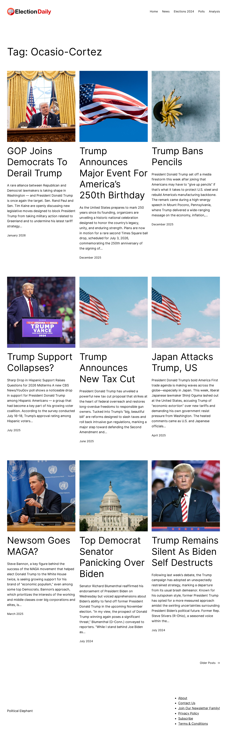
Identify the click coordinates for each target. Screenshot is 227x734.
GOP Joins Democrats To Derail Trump (37, 162)
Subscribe (185, 718)
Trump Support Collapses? (40, 362)
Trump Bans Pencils (177, 156)
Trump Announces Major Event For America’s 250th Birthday (113, 173)
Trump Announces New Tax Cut (107, 367)
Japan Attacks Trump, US (182, 362)
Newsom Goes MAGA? (38, 546)
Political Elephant (20, 711)
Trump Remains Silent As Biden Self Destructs (185, 551)
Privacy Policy (188, 713)
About (182, 698)
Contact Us (186, 703)
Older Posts (210, 663)
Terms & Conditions (193, 723)
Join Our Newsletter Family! (199, 708)
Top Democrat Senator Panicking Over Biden (112, 557)
